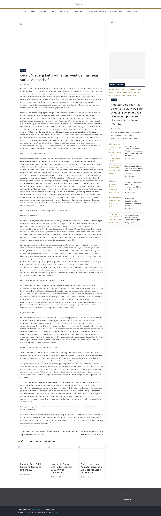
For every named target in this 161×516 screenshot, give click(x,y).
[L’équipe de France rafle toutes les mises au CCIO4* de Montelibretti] (61, 448)
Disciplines (77, 11)
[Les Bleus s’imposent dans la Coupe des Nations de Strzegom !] (116, 219)
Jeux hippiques (116, 11)
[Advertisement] (127, 65)
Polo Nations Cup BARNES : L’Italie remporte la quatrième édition (133, 202)
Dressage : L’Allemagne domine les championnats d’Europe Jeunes (133, 185)
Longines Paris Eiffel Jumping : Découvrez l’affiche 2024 (30, 467)
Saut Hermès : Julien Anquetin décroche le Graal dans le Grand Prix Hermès (91, 468)
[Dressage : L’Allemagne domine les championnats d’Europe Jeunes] (116, 187)
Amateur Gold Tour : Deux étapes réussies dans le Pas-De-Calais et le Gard (83, 433)
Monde (43, 11)
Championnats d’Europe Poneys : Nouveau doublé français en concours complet (134, 169)
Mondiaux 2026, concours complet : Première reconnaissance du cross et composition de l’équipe (134, 151)
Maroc (34, 11)
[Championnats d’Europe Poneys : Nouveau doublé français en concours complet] (116, 171)
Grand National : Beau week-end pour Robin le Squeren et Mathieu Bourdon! (40, 433)
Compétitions (63, 11)
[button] (83, 11)
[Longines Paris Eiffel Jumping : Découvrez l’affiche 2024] (31, 448)
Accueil (25, 11)
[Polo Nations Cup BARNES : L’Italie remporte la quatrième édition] (116, 203)
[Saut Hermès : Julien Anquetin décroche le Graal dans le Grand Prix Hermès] (92, 448)
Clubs (52, 11)
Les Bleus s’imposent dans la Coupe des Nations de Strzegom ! (133, 217)
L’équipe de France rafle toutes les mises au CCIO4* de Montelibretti (61, 468)
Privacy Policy (125, 499)
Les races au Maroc (96, 11)
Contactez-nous (132, 11)
